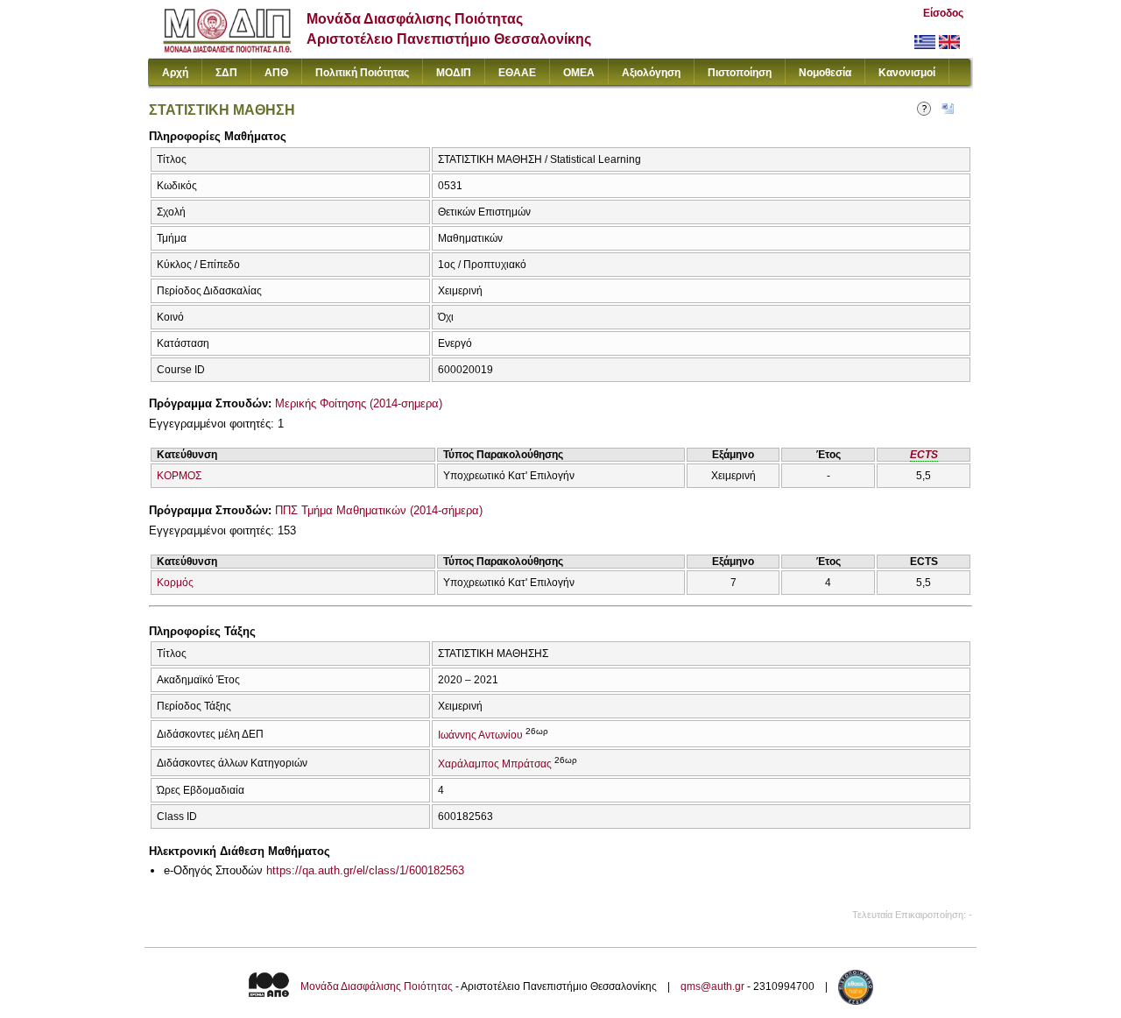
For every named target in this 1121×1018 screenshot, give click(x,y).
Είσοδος (943, 13)
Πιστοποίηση (740, 73)
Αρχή (175, 73)
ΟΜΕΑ (579, 73)
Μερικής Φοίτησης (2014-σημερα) (358, 403)
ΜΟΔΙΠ (453, 73)
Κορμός (175, 582)
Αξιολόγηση (651, 73)
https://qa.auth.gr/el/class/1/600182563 (365, 870)
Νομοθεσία (825, 73)
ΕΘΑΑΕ (517, 73)
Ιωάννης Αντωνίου (480, 735)
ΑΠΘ (276, 73)
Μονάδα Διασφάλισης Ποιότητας (376, 986)
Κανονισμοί (906, 73)
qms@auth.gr (712, 986)
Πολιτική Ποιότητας (362, 73)
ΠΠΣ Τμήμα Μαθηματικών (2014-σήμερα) (379, 510)
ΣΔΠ (226, 73)
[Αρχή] (227, 48)
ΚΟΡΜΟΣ (179, 476)
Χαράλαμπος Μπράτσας (495, 764)
